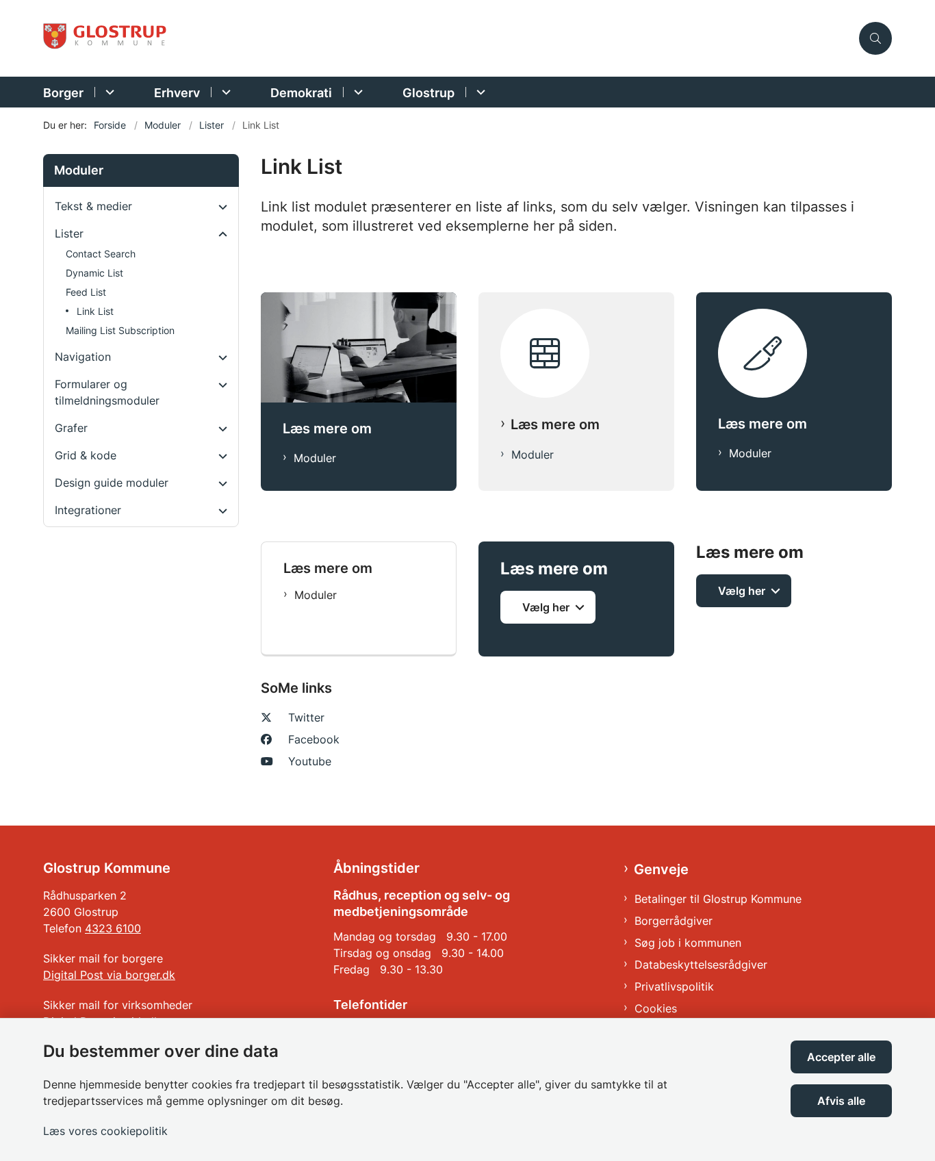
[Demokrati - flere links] (356, 92)
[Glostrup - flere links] (478, 92)
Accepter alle (841, 1057)
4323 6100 (113, 928)
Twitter (306, 717)
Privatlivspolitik (674, 986)
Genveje (661, 869)
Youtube (309, 761)
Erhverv (177, 93)
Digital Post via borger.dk (109, 975)
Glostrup (428, 93)
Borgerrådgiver (674, 921)
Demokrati (301, 93)
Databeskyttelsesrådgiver (701, 964)
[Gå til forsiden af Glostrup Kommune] (447, 38)
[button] (219, 206)
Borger (63, 93)
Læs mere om (555, 424)
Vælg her (545, 607)
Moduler (315, 458)
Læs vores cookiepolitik (105, 1131)
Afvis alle (841, 1101)
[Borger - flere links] (107, 92)
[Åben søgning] (875, 38)
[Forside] (576, 345)
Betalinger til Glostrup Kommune (718, 899)
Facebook (314, 739)
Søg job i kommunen (688, 942)
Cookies (656, 1008)
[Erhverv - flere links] (224, 92)
